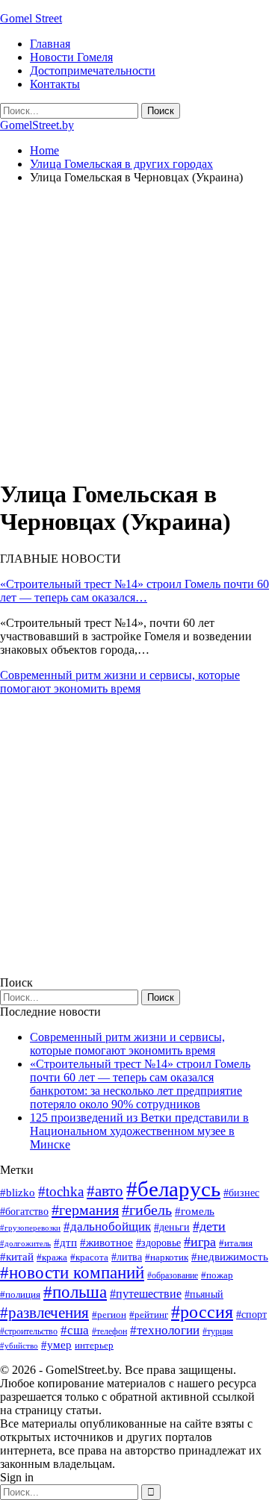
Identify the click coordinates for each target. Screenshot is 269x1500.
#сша (75, 1329)
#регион (109, 1314)
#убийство (19, 1346)
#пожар (217, 1275)
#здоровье (158, 1243)
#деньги (172, 1227)
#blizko (17, 1193)
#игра (200, 1241)
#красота (89, 1257)
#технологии (165, 1330)
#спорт (251, 1314)
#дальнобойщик (107, 1226)
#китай (17, 1257)
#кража (52, 1257)
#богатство (24, 1211)
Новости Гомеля (71, 57)
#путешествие (146, 1293)
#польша (75, 1292)
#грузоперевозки (30, 1227)
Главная (50, 43)
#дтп (65, 1243)
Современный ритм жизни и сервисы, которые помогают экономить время (120, 682)
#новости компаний (72, 1272)
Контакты (55, 84)
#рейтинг (148, 1314)
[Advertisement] (134, 330)
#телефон (109, 1331)
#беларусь (173, 1189)
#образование (172, 1275)
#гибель (147, 1210)
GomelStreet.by (37, 125)
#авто (105, 1191)
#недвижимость (229, 1257)
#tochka (61, 1191)
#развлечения (44, 1313)
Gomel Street (31, 18)
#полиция (20, 1294)
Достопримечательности (92, 70)
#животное (106, 1242)
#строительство (29, 1331)
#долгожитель (25, 1243)
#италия (236, 1243)
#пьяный (204, 1294)
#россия (202, 1312)
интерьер (94, 1345)
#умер (56, 1344)
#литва (126, 1257)
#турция (217, 1331)
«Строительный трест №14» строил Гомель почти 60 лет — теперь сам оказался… (134, 591)
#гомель (194, 1211)
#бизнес (241, 1193)
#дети (209, 1226)
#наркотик (166, 1257)
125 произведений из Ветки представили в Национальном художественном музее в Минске (139, 1131)
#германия (85, 1209)
